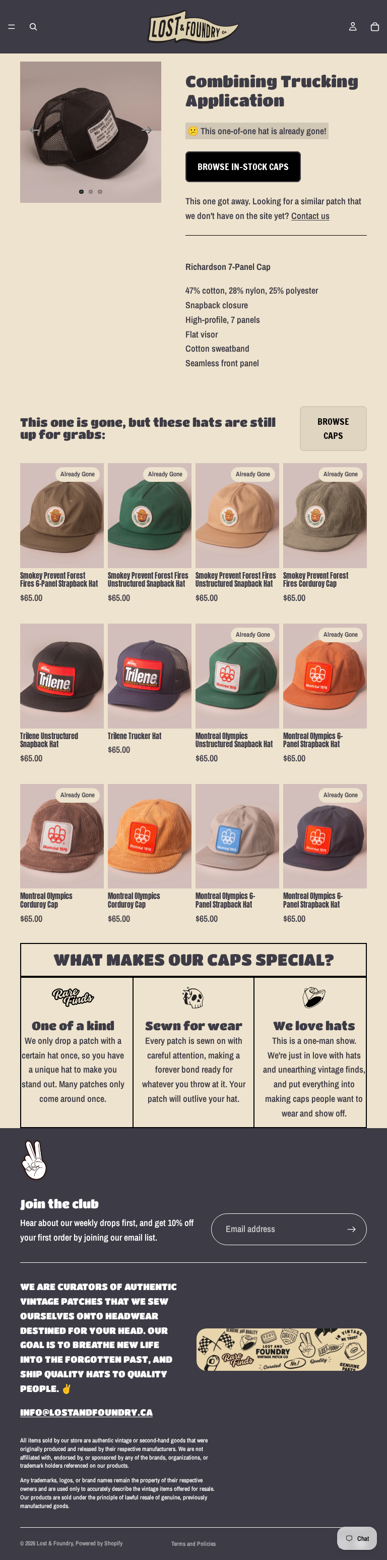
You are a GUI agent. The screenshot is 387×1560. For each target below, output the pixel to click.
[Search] (33, 27)
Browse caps (333, 428)
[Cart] (375, 27)
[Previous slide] (31, 132)
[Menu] (11, 26)
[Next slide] (150, 132)
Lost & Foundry (55, 1543)
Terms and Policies (193, 1544)
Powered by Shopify (99, 1543)
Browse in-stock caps (243, 166)
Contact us (310, 215)
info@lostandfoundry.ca (86, 1412)
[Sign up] (351, 1229)
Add (96, 712)
